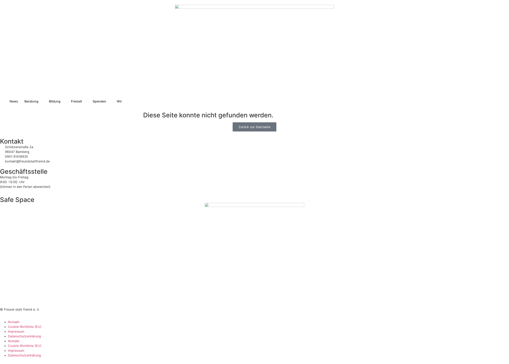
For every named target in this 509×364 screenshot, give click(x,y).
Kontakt (13, 322)
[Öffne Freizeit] (84, 101)
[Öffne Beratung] (41, 101)
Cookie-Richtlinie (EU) (24, 327)
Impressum (16, 331)
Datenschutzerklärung (24, 336)
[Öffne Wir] (124, 101)
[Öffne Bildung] (63, 101)
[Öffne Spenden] (108, 101)
